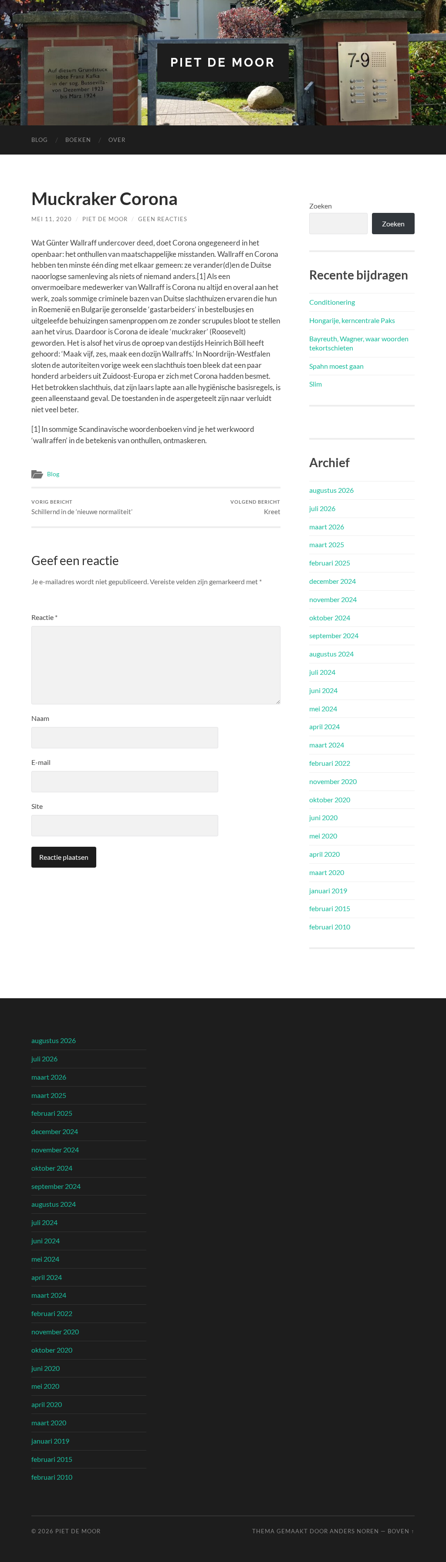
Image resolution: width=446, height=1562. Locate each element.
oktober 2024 (329, 617)
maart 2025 (326, 544)
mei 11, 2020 (51, 218)
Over (116, 139)
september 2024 (333, 635)
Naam (40, 718)
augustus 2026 (331, 490)
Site (37, 806)
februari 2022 (329, 763)
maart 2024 (326, 745)
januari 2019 (328, 890)
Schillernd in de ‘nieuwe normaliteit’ (81, 507)
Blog (39, 139)
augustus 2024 (331, 654)
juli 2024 (322, 672)
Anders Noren (354, 1531)
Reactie (44, 617)
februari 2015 (329, 908)
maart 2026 (326, 526)
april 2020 (324, 854)
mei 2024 (323, 708)
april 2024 (324, 726)
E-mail (41, 762)
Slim (315, 384)
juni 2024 (323, 690)
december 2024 (332, 581)
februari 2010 (329, 926)
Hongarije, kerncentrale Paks (352, 320)
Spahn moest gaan (336, 366)
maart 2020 (326, 872)
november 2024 (333, 599)
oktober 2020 (329, 799)
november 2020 (333, 781)
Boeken (78, 139)
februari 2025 (329, 563)
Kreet (255, 507)
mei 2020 (323, 835)
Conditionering (332, 302)
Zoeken (320, 206)
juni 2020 (323, 817)
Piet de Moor (223, 62)
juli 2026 (322, 508)
